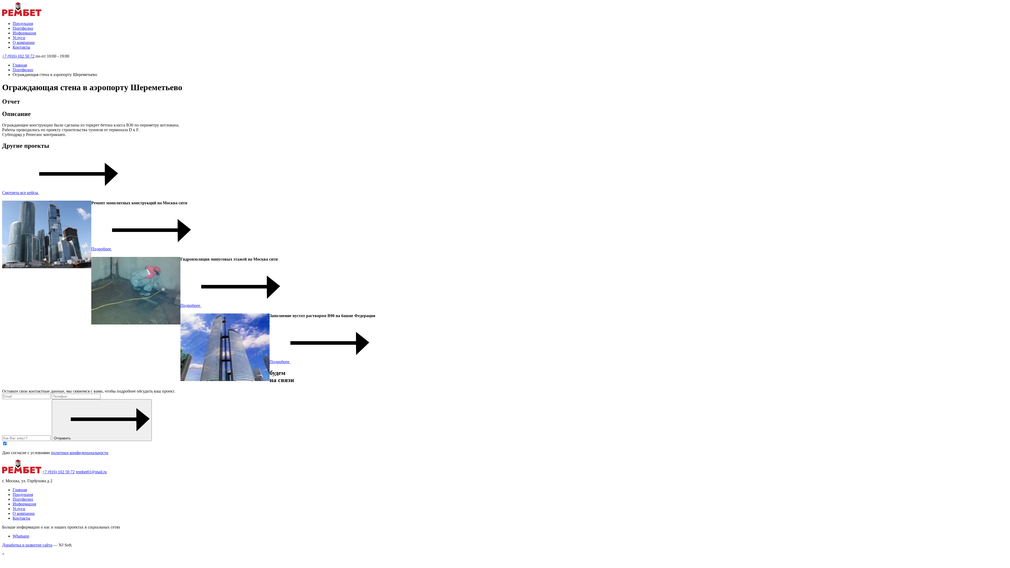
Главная (20, 65)
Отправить (62, 438)
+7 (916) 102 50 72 (18, 56)
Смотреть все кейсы (20, 192)
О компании (24, 42)
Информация (24, 33)
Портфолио (23, 28)
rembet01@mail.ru (91, 472)
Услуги (19, 38)
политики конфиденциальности (79, 452)
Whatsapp (21, 536)
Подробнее (101, 249)
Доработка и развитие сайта (27, 545)
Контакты (21, 47)
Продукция (23, 23)
